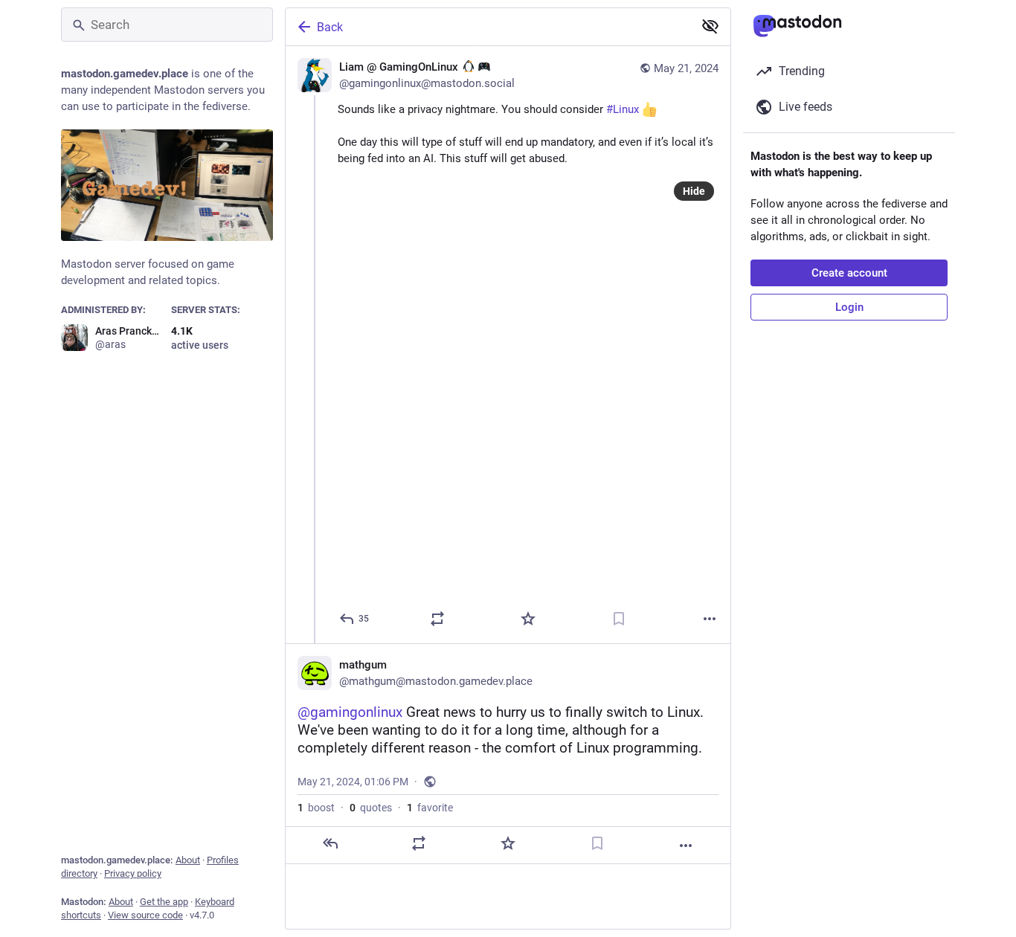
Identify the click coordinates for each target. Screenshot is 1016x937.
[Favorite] (528, 619)
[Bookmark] (619, 619)
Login (849, 307)
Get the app (164, 901)
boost (316, 808)
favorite (430, 808)
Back (330, 27)
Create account (849, 273)
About (188, 860)
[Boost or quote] (437, 619)
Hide (694, 191)
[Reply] (330, 843)
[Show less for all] (710, 26)
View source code (145, 915)
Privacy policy (132, 873)
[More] (709, 619)
